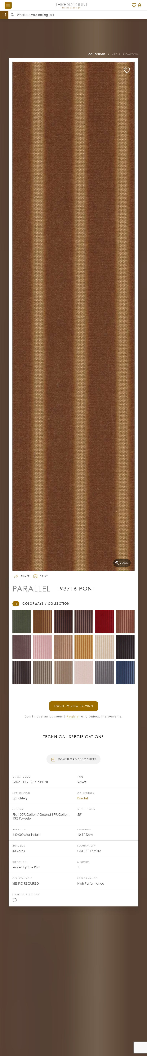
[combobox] (82, 15)
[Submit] (12, 15)
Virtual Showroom (125, 54)
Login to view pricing (73, 706)
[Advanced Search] (4, 15)
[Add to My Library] (127, 70)
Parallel (82, 798)
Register (73, 716)
